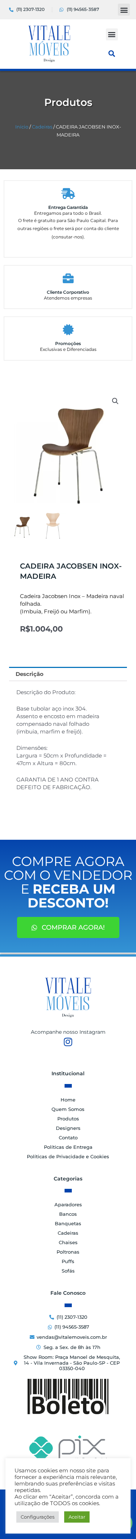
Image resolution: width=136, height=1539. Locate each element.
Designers (68, 1128)
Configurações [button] (37, 1517)
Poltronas (68, 1252)
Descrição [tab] (30, 673)
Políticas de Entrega (68, 1147)
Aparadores (68, 1204)
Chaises (68, 1242)
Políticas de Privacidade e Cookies (68, 1156)
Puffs (68, 1261)
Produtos (68, 1118)
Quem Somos (68, 1109)
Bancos (68, 1214)
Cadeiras (42, 127)
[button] (124, 10)
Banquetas (68, 1223)
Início (21, 127)
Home (68, 1100)
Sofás (68, 1271)
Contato (68, 1137)
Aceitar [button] (77, 1517)
